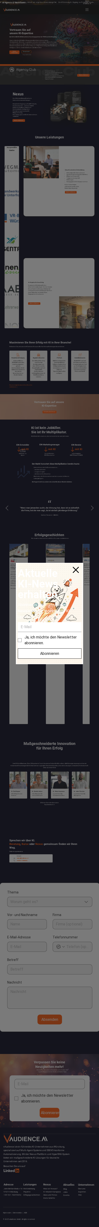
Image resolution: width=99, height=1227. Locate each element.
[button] (76, 570)
